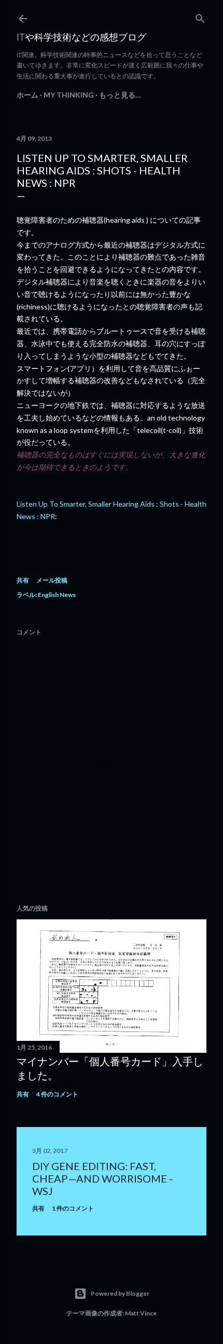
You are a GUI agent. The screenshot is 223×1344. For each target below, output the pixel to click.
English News (57, 595)
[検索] (200, 16)
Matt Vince (141, 1313)
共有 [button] (23, 580)
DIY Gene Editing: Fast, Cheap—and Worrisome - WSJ (102, 1178)
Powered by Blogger (120, 1293)
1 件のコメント (73, 1208)
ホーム (27, 94)
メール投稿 (51, 580)
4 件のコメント (57, 1094)
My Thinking (69, 94)
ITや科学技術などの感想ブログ (81, 37)
